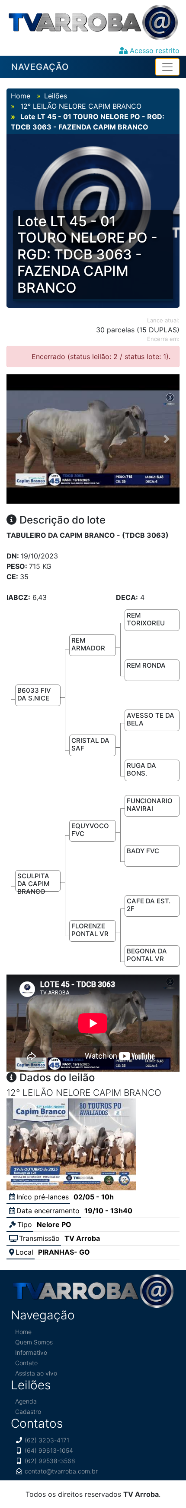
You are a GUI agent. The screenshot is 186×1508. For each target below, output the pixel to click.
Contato (26, 1362)
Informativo (31, 1352)
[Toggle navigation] (167, 67)
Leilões (55, 95)
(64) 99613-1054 (49, 1450)
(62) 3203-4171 (47, 1440)
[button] (19, 439)
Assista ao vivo (36, 1373)
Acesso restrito (154, 50)
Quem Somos (34, 1342)
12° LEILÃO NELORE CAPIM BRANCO (79, 106)
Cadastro (28, 1411)
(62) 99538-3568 (50, 1460)
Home (20, 95)
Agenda (26, 1401)
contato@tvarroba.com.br (61, 1471)
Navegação (40, 67)
